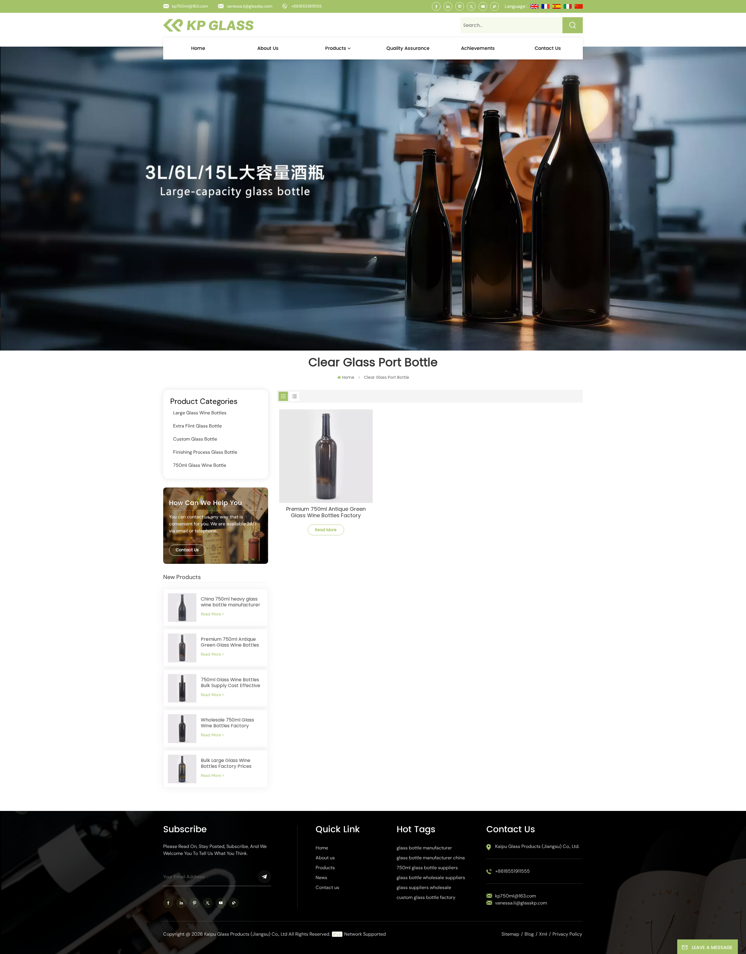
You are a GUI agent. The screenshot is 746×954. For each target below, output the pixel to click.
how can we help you (205, 503)
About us (268, 48)
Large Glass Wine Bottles (199, 413)
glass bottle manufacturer (424, 848)
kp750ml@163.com (190, 6)
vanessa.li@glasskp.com (249, 6)
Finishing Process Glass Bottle (205, 452)
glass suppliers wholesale (424, 887)
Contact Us (187, 550)
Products (335, 48)
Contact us (548, 48)
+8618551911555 (306, 6)
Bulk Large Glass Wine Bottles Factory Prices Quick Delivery (226, 763)
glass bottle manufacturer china (431, 858)
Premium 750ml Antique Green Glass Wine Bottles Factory (230, 642)
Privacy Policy (567, 934)
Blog (529, 934)
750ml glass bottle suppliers (427, 868)
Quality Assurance (408, 48)
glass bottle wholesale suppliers (431, 877)
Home (198, 48)
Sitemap (510, 934)
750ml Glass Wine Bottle (199, 465)
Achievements (478, 48)
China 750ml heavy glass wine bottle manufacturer (230, 602)
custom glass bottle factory (426, 897)
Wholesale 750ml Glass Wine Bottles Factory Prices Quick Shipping (227, 723)
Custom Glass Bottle (195, 439)
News (321, 877)
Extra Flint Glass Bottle (197, 426)
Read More (211, 614)
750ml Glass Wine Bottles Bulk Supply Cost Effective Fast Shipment (230, 683)
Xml (543, 934)
